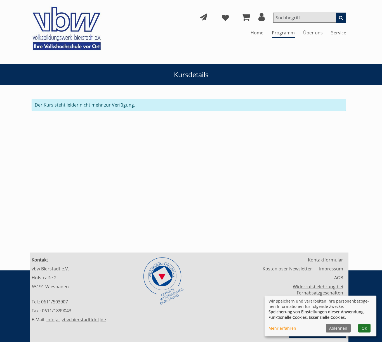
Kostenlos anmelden (112, 117)
